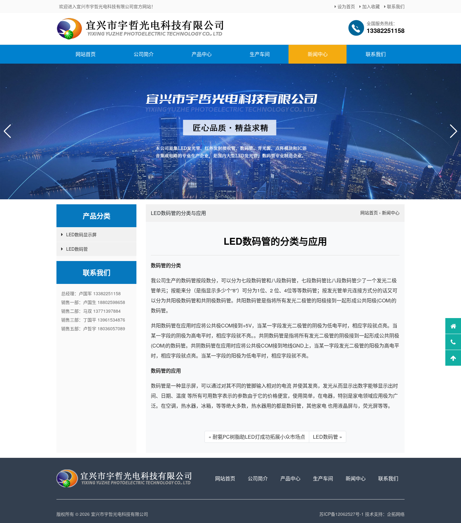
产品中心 (202, 54)
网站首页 (86, 54)
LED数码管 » (327, 436)
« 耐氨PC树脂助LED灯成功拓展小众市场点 (257, 436)
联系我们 (395, 6)
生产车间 (260, 54)
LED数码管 (77, 249)
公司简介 (144, 54)
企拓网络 (396, 514)
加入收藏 (370, 6)
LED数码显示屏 (81, 234)
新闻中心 (318, 54)
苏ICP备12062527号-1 (341, 514)
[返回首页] (453, 326)
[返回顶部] (453, 358)
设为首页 (345, 6)
